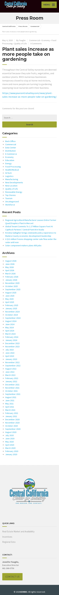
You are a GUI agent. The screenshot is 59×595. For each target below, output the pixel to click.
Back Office (10, 141)
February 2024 (11, 337)
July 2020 (9, 435)
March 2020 (10, 448)
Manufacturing (11, 179)
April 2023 (9, 356)
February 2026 (11, 276)
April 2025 (9, 302)
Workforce (10, 204)
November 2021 (12, 387)
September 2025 (12, 289)
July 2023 (9, 349)
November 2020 (12, 422)
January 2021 (11, 416)
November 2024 (12, 311)
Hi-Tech (8, 173)
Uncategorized (12, 201)
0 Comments (36, 43)
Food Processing (13, 166)
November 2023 (12, 346)
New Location (11, 185)
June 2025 (9, 295)
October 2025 (11, 286)
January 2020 (11, 454)
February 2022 (11, 378)
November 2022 (12, 362)
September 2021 (12, 394)
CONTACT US (12, 576)
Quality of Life (20, 43)
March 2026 (10, 273)
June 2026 (9, 264)
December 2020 (12, 419)
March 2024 (10, 333)
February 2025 (11, 305)
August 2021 (10, 397)
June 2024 (9, 324)
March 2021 (10, 410)
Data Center (10, 147)
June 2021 (9, 400)
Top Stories (10, 195)
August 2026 (10, 261)
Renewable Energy (13, 192)
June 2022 (9, 372)
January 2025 (11, 308)
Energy (8, 163)
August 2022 (10, 368)
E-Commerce (11, 154)
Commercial (34, 40)
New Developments (14, 182)
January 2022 (11, 381)
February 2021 (11, 413)
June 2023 (9, 353)
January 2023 (11, 359)
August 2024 (10, 321)
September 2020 (12, 429)
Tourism (8, 198)
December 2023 (12, 343)
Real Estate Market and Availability (18, 531)
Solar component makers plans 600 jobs (23, 245)
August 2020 (10, 432)
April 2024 (9, 330)
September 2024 (12, 318)
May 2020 (9, 441)
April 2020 (9, 444)
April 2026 (9, 270)
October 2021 (11, 391)
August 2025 (10, 292)
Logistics (9, 176)
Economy (46, 40)
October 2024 (11, 314)
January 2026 (11, 280)
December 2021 (12, 384)
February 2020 (11, 451)
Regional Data (8, 541)
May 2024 (9, 327)
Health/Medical (12, 169)
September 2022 (12, 365)
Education (9, 160)
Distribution (10, 150)
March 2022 (10, 375)
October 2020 (11, 425)
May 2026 (9, 267)
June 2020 (9, 438)
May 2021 (9, 403)
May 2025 (9, 299)
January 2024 (11, 340)
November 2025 (12, 283)
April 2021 (9, 406)
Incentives (7, 536)
